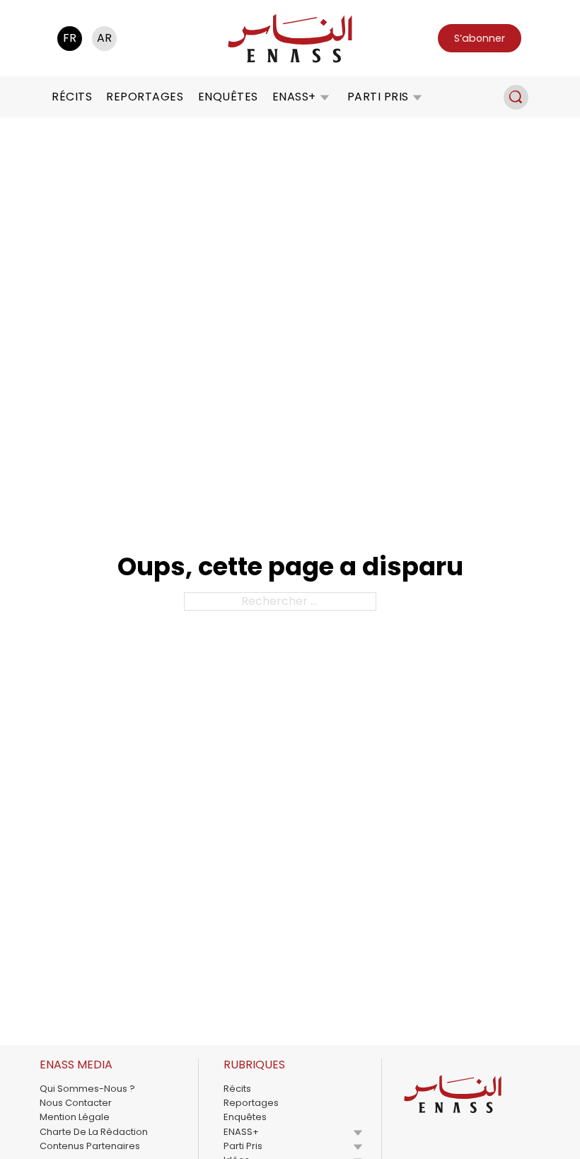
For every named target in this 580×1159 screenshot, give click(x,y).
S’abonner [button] (479, 38)
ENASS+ (294, 96)
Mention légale (75, 1117)
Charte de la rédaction (94, 1131)
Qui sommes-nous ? (87, 1088)
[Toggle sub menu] (358, 1132)
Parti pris (378, 96)
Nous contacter (76, 1102)
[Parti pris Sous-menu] (417, 97)
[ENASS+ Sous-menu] (325, 97)
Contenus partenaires (90, 1146)
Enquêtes (228, 96)
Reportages (144, 96)
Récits (72, 96)
